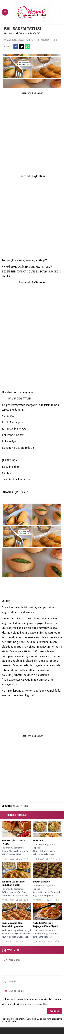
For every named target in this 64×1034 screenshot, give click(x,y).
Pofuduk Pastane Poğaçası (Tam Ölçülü (45, 925)
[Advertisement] (32, 126)
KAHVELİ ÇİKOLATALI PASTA (13, 842)
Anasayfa (8, 33)
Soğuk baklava (42, 881)
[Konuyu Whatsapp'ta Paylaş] (27, 46)
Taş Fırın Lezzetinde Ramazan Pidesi (13, 883)
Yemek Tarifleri (26, 40)
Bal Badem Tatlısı (20, 806)
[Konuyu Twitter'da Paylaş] (21, 46)
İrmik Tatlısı (19, 33)
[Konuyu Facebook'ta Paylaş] (15, 46)
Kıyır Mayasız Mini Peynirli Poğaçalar (12, 925)
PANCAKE (38, 840)
